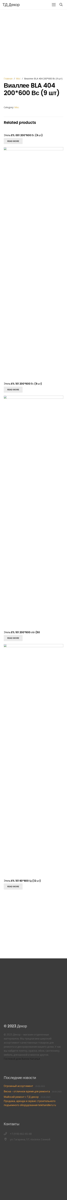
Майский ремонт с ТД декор (21, 1097)
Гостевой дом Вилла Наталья (22, 1058)
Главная (8, 78)
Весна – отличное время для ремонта (27, 1091)
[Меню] (54, 5)
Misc (18, 78)
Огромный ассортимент (18, 1086)
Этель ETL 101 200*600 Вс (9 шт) (23, 383)
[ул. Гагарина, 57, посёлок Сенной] (7, 1139)
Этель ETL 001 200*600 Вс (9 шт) (23, 135)
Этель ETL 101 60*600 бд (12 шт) (22, 881)
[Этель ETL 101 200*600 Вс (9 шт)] (33, 149)
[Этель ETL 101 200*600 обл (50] (33, 397)
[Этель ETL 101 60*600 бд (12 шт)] (33, 646)
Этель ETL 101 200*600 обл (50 (22, 632)
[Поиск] (61, 4)
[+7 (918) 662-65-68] (7, 1134)
